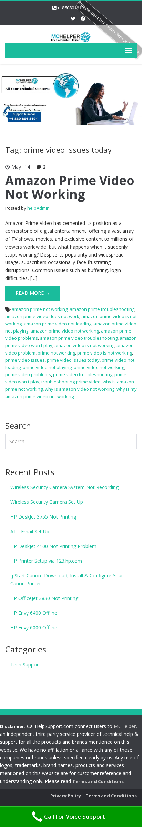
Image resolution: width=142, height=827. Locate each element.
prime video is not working (104, 353)
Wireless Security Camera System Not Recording (64, 487)
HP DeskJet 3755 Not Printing (43, 516)
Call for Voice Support (74, 816)
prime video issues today (73, 360)
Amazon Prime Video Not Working (69, 187)
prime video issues (25, 360)
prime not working (56, 353)
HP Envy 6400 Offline (33, 613)
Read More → (33, 293)
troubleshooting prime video (71, 382)
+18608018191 (71, 7)
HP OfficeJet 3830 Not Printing (44, 598)
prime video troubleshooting (82, 374)
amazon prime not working (40, 309)
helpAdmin (38, 208)
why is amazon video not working (79, 389)
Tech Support (25, 664)
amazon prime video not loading (57, 323)
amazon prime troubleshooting (102, 309)
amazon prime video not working (64, 331)
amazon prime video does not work (42, 316)
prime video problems (28, 374)
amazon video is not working (84, 345)
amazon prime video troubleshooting (79, 338)
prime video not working (99, 367)
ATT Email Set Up (29, 531)
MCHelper (125, 726)
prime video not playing (47, 367)
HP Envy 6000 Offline (33, 627)
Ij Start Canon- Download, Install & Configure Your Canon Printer (66, 579)
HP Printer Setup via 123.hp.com (46, 560)
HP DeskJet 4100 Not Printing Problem (53, 546)
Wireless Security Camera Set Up (46, 502)
